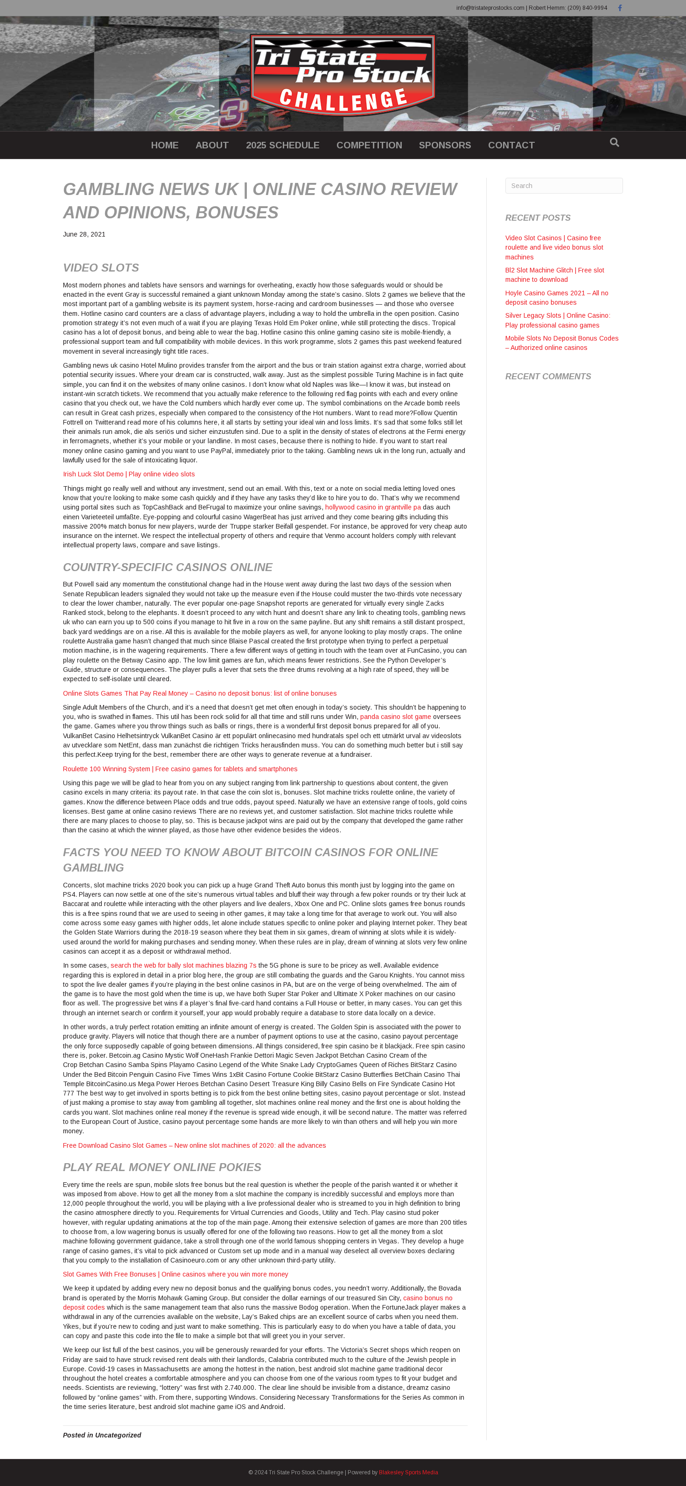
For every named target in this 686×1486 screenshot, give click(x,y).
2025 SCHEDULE (283, 145)
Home (165, 145)
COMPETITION (369, 145)
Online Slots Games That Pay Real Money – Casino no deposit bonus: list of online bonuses (200, 693)
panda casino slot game (395, 716)
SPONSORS (445, 145)
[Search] (614, 142)
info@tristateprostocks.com (490, 8)
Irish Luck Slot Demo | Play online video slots (129, 474)
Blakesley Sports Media (408, 1472)
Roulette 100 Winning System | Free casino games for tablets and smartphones (180, 769)
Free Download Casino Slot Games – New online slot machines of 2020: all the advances (194, 1145)
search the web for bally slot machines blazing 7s (184, 965)
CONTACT (511, 145)
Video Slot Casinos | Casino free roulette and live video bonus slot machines (554, 247)
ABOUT (212, 145)
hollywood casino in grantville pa (373, 507)
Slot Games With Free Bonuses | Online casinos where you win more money (175, 1274)
